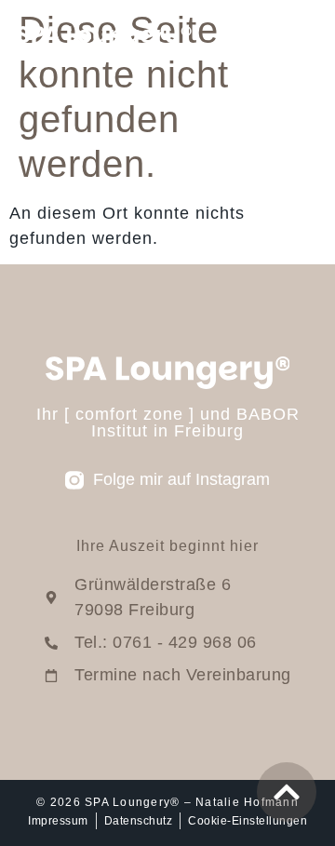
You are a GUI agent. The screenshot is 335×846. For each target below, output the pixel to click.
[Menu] (307, 37)
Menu (261, 37)
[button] (33, 812)
